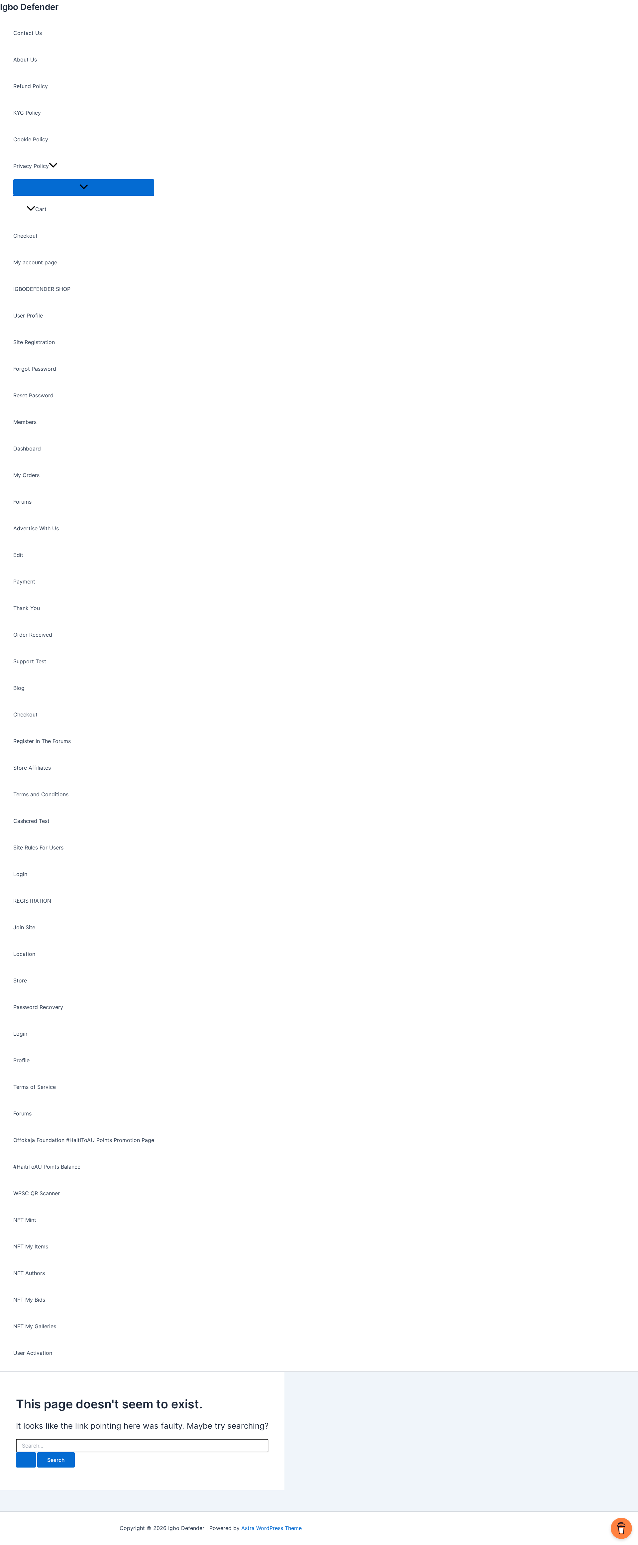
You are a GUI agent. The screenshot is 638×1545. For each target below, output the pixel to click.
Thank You (26, 608)
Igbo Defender (29, 7)
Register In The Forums (42, 741)
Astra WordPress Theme (271, 1528)
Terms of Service (34, 1087)
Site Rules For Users (38, 847)
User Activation (32, 1353)
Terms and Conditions (40, 794)
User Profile (28, 315)
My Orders (26, 475)
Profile (21, 1060)
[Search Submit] (26, 1460)
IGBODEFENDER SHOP (41, 289)
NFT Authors (29, 1273)
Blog (19, 688)
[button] (53, 166)
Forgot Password (34, 368)
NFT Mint (24, 1220)
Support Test (29, 661)
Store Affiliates (32, 767)
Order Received (32, 634)
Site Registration (34, 342)
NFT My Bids (29, 1299)
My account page (35, 262)
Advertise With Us (36, 528)
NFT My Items (30, 1246)
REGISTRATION (32, 900)
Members (25, 422)
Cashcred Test (31, 821)
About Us (25, 59)
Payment (24, 581)
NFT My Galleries (34, 1326)
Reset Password (33, 395)
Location (24, 954)
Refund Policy (30, 86)
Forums (22, 501)
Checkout (25, 235)
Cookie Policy (30, 139)
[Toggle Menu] (83, 187)
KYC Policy (27, 112)
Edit (18, 555)
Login (20, 874)
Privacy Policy (31, 166)
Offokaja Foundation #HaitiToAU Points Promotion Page (83, 1140)
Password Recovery (38, 1007)
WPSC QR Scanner (36, 1193)
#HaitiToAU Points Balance (46, 1166)
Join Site (24, 927)
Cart (41, 209)
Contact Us (27, 33)
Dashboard (27, 448)
